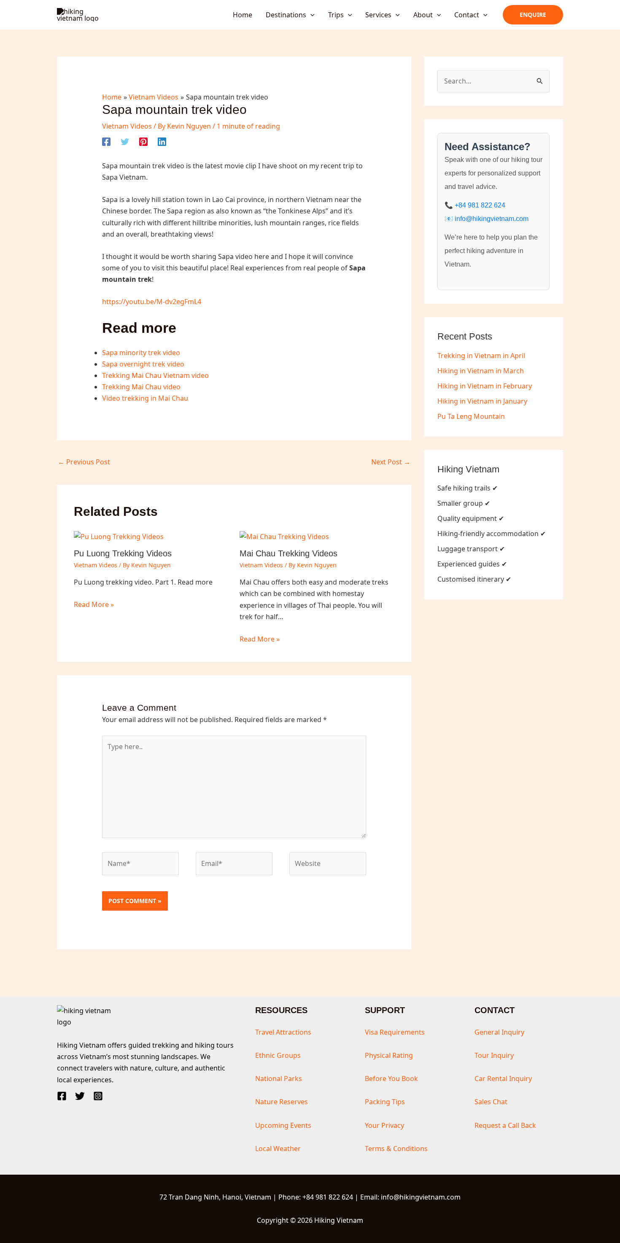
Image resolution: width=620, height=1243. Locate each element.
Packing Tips (385, 1101)
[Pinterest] (143, 141)
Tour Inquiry (494, 1055)
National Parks (278, 1078)
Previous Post (84, 461)
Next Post (390, 461)
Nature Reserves (281, 1101)
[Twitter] (125, 141)
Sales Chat (490, 1101)
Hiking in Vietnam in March (480, 370)
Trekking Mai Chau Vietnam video (155, 375)
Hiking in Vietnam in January (482, 401)
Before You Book (391, 1078)
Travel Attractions (283, 1032)
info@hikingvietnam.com (491, 218)
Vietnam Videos (127, 126)
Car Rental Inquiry (503, 1078)
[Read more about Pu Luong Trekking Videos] (119, 535)
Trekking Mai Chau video (141, 386)
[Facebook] (106, 141)
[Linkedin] (162, 141)
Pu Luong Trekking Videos (123, 553)
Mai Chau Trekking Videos (288, 553)
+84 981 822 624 (480, 205)
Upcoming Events (283, 1125)
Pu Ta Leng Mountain (471, 416)
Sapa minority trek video (141, 352)
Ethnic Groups (278, 1055)
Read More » (94, 604)
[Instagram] (98, 1096)
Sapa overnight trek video (143, 364)
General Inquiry (499, 1032)
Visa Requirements (395, 1032)
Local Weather (278, 1148)
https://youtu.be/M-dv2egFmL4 (151, 301)
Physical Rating (389, 1055)
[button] (310, 15)
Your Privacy (384, 1125)
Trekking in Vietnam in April (481, 355)
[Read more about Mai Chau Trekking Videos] (284, 535)
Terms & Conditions (396, 1148)
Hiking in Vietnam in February (484, 386)
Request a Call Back (505, 1125)
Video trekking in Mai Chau (145, 398)
